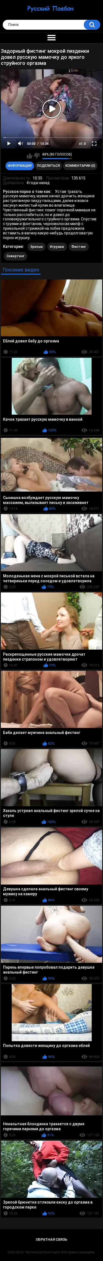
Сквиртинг (16, 256)
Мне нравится (29, 156)
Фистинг (78, 247)
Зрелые (36, 247)
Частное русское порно (42, 1252)
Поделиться (48, 166)
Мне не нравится (37, 156)
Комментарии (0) (80, 166)
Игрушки (57, 247)
